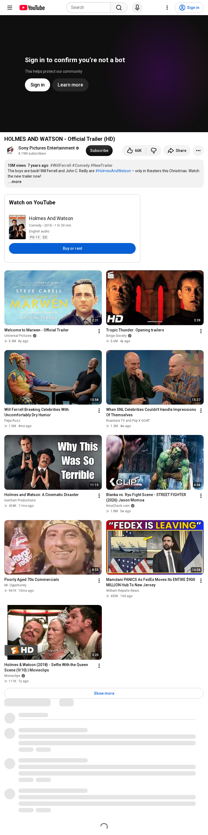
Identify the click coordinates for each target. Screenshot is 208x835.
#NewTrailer (101, 165)
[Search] (119, 7)
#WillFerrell (60, 165)
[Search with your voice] (137, 7)
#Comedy (81, 165)
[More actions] (198, 150)
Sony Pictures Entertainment (46, 148)
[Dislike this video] (153, 150)
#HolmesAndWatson (113, 171)
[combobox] (90, 7)
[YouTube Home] (31, 7)
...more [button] (14, 181)
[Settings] (167, 7)
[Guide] (9, 7)
